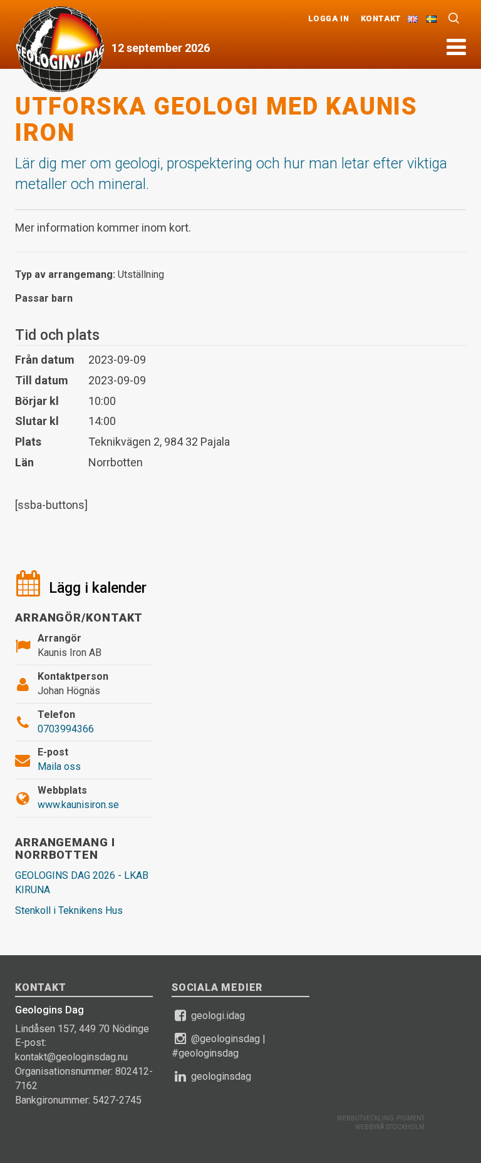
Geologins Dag (60, 49)
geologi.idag (218, 1016)
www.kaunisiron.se (78, 805)
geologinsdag (221, 1076)
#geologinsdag (205, 1053)
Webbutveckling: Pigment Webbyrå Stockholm (381, 1122)
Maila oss (59, 766)
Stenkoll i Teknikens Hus (69, 910)
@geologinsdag (225, 1039)
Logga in (328, 18)
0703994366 (66, 729)
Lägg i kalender (98, 588)
